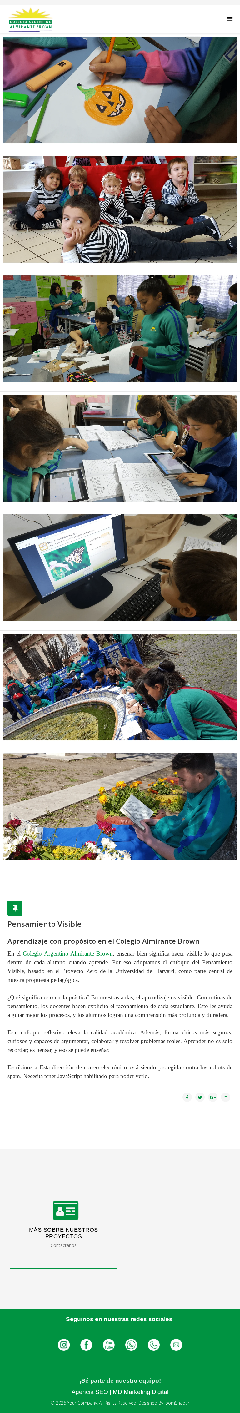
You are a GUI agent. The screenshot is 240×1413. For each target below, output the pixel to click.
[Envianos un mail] (176, 1344)
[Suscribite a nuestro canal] (109, 1344)
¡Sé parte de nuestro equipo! (120, 1380)
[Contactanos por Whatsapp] (132, 1344)
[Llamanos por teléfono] (154, 1344)
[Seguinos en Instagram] (64, 1344)
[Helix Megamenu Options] (229, 19)
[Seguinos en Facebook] (87, 1344)
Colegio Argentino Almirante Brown (68, 953)
